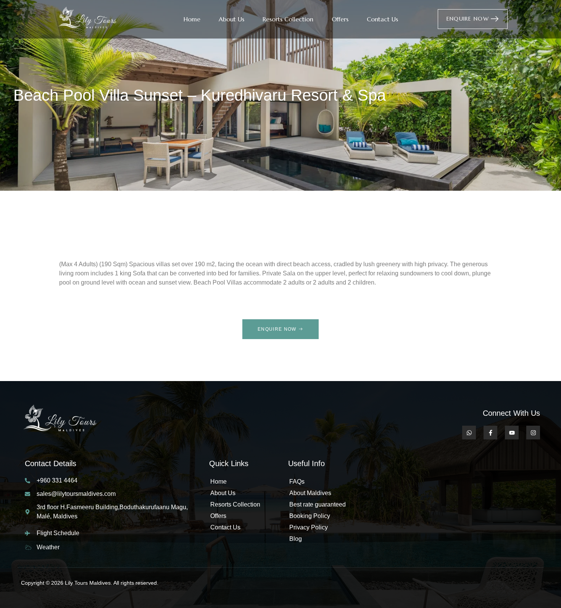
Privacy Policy (308, 527)
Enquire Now (468, 18)
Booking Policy (309, 516)
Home (192, 19)
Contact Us (382, 19)
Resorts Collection (288, 19)
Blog (295, 539)
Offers (340, 19)
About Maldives (310, 493)
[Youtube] (512, 432)
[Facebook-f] (490, 432)
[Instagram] (533, 432)
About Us (231, 19)
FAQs (297, 481)
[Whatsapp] (469, 432)
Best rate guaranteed (317, 504)
